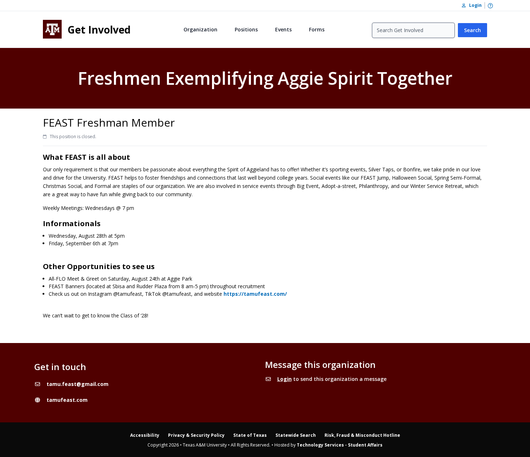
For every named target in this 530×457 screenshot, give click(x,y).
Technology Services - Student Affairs (340, 445)
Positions (246, 29)
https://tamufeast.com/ (255, 293)
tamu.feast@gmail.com (78, 384)
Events (283, 29)
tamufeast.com (67, 399)
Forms (316, 29)
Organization (200, 29)
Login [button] (474, 5)
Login (284, 378)
